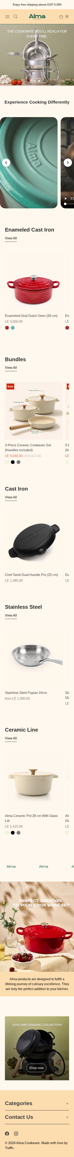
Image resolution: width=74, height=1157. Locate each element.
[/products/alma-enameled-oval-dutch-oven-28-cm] (34, 281)
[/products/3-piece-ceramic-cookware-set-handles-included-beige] (34, 411)
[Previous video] (6, 163)
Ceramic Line (21, 730)
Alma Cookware (28, 1143)
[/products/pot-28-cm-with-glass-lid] (34, 781)
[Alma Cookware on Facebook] (9, 1133)
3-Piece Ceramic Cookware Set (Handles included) (28, 447)
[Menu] (7, 17)
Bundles (15, 359)
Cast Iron (16, 489)
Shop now (36, 1068)
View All (11, 238)
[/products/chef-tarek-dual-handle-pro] (34, 540)
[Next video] (68, 163)
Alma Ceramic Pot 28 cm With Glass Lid (31, 818)
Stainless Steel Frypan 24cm (26, 692)
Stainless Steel (23, 607)
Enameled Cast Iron (29, 230)
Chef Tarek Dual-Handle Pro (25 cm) (31, 575)
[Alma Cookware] (37, 16)
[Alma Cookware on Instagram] (18, 1133)
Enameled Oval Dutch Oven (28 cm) (31, 316)
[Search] (16, 17)
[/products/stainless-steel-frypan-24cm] (34, 658)
